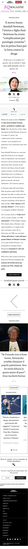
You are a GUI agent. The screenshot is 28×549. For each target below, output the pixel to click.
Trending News (5, 11)
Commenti (12, 100)
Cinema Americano (14, 274)
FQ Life (12, 11)
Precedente (14, 315)
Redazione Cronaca (12, 443)
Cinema (24, 11)
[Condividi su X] (14, 94)
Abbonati (18, 2)
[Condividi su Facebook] (10, 94)
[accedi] (25, 2)
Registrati (20, 478)
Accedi (8, 478)
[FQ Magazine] (14, 7)
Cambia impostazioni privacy (10, 500)
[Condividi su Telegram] (18, 94)
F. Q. (14, 72)
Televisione (18, 11)
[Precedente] (14, 302)
